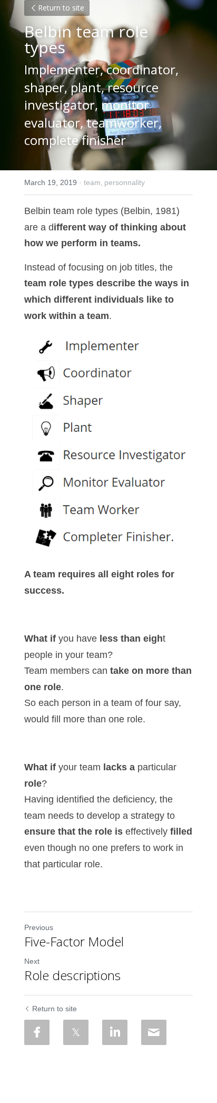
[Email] (153, 1032)
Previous (38, 927)
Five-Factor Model (74, 942)
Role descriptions (72, 975)
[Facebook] (37, 1032)
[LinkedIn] (114, 1032)
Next (32, 961)
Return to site (61, 8)
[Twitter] (75, 1032)
